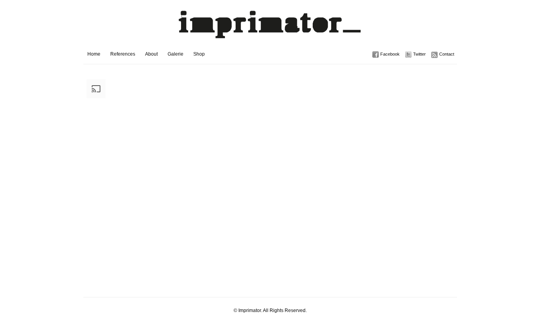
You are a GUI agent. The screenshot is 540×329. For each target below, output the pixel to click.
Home (93, 54)
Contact (446, 54)
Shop (199, 54)
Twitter (419, 54)
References (122, 54)
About (151, 54)
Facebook (390, 54)
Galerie (175, 54)
